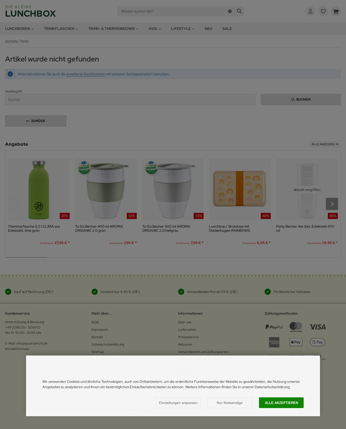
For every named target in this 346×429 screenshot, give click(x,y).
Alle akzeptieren (281, 403)
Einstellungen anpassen (178, 403)
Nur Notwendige (230, 403)
